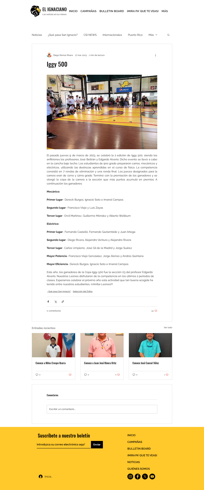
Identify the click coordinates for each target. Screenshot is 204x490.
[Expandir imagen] (102, 112)
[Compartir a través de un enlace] (62, 301)
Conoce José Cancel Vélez (145, 363)
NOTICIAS (133, 462)
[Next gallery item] (153, 112)
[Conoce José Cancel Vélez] (150, 345)
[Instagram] (130, 476)
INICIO (131, 435)
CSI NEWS (90, 34)
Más (151, 34)
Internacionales (112, 34)
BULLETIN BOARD (139, 448)
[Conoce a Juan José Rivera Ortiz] (102, 345)
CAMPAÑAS (134, 441)
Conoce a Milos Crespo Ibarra (51, 363)
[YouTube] (152, 476)
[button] (168, 35)
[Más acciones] (155, 55)
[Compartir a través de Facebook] (48, 301)
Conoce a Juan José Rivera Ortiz (100, 363)
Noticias (37, 34)
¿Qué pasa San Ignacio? (63, 34)
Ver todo (168, 327)
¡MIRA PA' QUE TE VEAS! (142, 455)
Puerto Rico (135, 34)
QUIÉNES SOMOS (138, 468)
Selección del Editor (83, 291)
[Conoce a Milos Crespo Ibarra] (53, 345)
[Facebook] (138, 476)
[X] (145, 476)
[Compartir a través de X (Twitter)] (55, 301)
